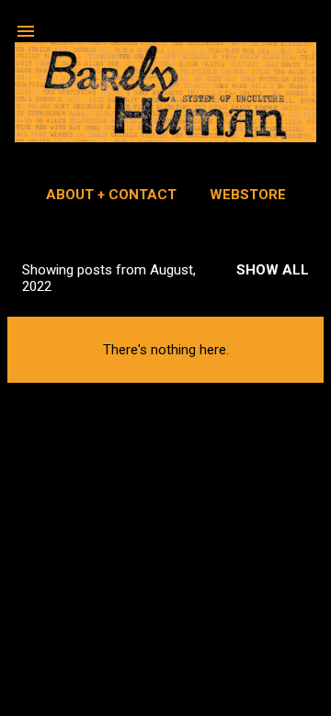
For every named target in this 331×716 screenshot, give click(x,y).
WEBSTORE (248, 194)
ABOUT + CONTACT (111, 194)
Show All (272, 270)
